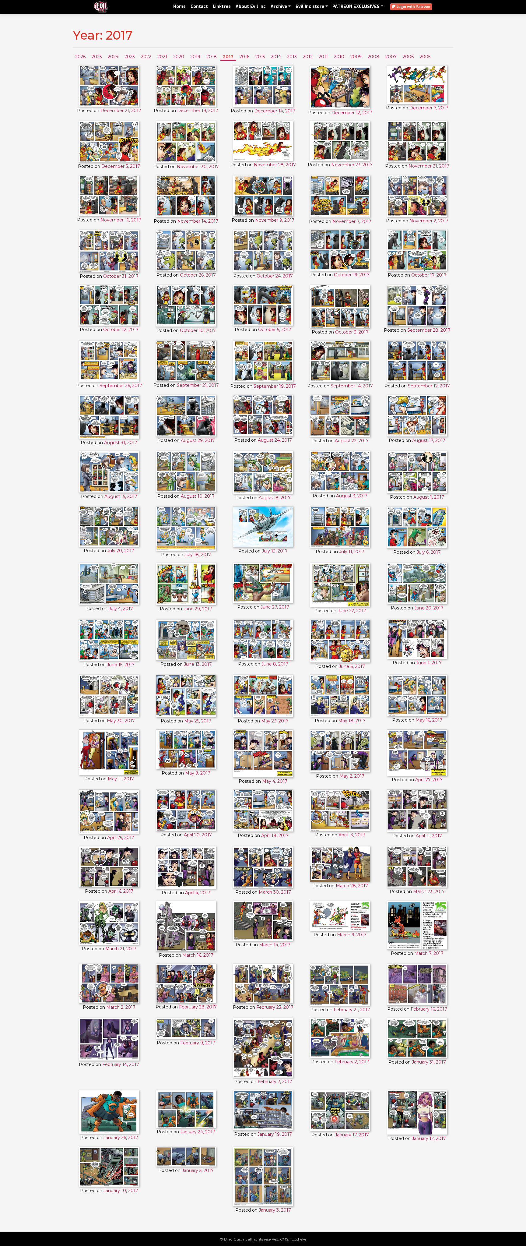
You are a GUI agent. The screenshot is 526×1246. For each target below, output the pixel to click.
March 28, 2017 (352, 885)
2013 (292, 56)
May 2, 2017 (351, 776)
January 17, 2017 (352, 1135)
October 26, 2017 (198, 275)
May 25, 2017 (197, 721)
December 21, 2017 (120, 110)
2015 (260, 56)
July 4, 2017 (121, 608)
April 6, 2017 (120, 891)
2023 (129, 56)
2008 (373, 56)
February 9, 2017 (197, 1043)
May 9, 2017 (197, 773)
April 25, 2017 (120, 837)
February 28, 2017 (198, 1007)
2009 (356, 56)
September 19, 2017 (275, 386)
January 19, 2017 (275, 1134)
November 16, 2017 (120, 220)
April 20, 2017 (198, 835)
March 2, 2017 (120, 1007)
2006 (408, 56)
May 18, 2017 (352, 720)
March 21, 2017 (120, 948)
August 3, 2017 (351, 496)
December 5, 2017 (120, 166)
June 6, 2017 (352, 666)
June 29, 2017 (197, 609)
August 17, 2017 (428, 440)
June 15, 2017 (121, 664)
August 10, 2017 (198, 496)
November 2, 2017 (428, 221)
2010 (339, 56)
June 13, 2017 (198, 664)
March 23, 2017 (429, 891)
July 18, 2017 (197, 554)
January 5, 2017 (198, 1170)
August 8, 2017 (275, 497)
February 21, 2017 (352, 1009)
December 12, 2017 (351, 112)
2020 (178, 56)
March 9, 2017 (351, 934)
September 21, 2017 (198, 385)
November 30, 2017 (198, 166)
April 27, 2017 (429, 779)
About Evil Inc (251, 6)
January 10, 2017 (120, 1190)
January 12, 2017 (429, 1138)
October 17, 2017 (429, 275)
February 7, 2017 (275, 1081)
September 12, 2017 (429, 386)
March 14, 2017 (274, 945)
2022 (146, 56)
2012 (308, 56)
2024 (113, 56)
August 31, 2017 (120, 442)
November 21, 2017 (429, 166)
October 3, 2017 (352, 332)
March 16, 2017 (197, 955)
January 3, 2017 (275, 1210)
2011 (323, 56)
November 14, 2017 (197, 221)
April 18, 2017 (275, 835)
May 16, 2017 (429, 720)
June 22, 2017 (352, 610)
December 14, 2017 (274, 111)
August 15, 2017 (120, 496)
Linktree (222, 6)
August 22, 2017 (352, 440)
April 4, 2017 (197, 892)
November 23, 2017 (352, 165)
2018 (211, 56)
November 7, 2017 (351, 221)
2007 (391, 56)
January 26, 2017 (120, 1137)
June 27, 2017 (275, 607)
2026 (80, 56)
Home (179, 6)
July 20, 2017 (120, 550)
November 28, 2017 (275, 165)
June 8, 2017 (274, 664)
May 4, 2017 (274, 781)
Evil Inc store (310, 6)
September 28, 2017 (429, 330)
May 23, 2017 (275, 721)
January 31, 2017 (429, 1062)
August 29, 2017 (198, 440)
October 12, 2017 (121, 329)
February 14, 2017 (120, 1064)
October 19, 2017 (352, 274)
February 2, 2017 (352, 1061)
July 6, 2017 (429, 552)
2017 (228, 56)
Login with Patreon (413, 6)
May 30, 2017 (121, 720)
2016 (244, 56)
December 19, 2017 (197, 110)
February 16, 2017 (429, 1009)
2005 (425, 56)
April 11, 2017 (429, 835)
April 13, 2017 (351, 835)
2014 (276, 56)
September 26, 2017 (121, 385)
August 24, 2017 (275, 440)
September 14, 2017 (352, 386)
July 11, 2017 (351, 551)
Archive (279, 6)
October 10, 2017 (198, 330)
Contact (199, 6)
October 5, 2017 (274, 329)
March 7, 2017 (429, 953)
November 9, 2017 (274, 220)
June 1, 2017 (429, 662)
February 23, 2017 (274, 1007)
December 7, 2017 (428, 108)
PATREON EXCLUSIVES (356, 6)
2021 (162, 56)
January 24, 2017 (197, 1132)
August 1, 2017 (428, 497)
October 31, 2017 (121, 276)
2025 (97, 56)
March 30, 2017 (275, 892)
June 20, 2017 (429, 608)
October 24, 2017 (275, 276)
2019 (195, 56)
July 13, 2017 (275, 551)
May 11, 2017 (121, 779)
